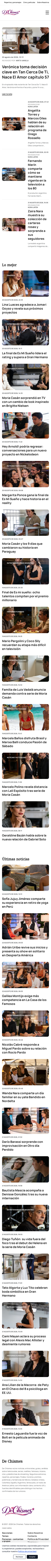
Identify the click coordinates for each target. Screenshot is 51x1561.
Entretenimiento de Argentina (14, 122)
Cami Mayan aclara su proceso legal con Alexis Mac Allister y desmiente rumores (24, 1340)
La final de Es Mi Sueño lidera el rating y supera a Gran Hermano (25, 355)
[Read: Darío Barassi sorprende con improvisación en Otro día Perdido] (25, 1121)
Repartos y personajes (12, 2)
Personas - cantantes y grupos (12, 1540)
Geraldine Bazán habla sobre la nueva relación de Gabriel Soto (24, 837)
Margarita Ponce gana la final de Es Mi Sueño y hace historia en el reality (25, 499)
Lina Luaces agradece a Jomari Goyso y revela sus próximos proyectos (24, 308)
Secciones (7, 1533)
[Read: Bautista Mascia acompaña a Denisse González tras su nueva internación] (25, 1169)
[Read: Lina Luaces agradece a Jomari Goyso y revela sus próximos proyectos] (25, 283)
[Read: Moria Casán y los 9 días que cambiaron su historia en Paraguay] (25, 523)
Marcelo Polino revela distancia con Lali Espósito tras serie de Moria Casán (24, 791)
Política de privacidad (27, 1551)
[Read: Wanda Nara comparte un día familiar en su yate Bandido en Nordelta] (25, 1072)
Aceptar (32, 1557)
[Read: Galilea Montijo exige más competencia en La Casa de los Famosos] (25, 975)
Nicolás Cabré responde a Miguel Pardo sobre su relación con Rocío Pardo (24, 1048)
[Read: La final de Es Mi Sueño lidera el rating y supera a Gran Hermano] (25, 332)
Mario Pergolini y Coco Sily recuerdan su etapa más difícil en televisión (24, 645)
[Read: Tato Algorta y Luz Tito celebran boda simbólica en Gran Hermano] (25, 1266)
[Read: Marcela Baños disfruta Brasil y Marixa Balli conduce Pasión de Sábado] (25, 717)
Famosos (11, 275)
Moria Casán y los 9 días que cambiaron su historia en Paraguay (22, 548)
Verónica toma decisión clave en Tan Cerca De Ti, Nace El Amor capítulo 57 (25, 72)
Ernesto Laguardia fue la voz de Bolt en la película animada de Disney (24, 1437)
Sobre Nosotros (43, 2)
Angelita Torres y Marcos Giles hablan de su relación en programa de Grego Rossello (37, 124)
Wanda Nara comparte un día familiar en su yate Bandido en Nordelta (23, 1097)
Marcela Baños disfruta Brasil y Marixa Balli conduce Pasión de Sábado (24, 742)
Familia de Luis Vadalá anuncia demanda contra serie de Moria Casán (24, 693)
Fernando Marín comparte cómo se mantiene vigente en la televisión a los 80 (37, 174)
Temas (5, 1536)
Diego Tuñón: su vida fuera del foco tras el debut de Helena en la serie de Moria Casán (24, 1243)
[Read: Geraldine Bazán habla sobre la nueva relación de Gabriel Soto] (25, 814)
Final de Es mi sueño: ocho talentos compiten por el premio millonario (25, 596)
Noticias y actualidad (12, 223)
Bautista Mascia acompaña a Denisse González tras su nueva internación (25, 1194)
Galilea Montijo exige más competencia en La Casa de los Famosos (24, 1000)
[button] (47, 12)
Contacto (32, 1536)
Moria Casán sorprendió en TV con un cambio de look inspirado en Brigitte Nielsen (25, 402)
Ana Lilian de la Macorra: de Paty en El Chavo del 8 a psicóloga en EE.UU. (25, 1389)
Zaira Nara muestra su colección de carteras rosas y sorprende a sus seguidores (37, 225)
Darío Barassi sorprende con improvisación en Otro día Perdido (22, 1146)
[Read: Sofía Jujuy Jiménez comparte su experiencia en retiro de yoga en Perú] (25, 878)
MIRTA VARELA (22, 60)
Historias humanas (11, 173)
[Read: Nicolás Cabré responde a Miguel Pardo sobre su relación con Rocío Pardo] (25, 1023)
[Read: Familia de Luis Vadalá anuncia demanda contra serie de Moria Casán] (25, 668)
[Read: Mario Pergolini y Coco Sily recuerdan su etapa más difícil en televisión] (25, 620)
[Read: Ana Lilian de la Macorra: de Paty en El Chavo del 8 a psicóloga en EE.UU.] (25, 1364)
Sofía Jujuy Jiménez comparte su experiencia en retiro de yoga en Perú (25, 903)
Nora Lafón (33, 107)
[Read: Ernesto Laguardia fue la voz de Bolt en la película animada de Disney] (25, 1412)
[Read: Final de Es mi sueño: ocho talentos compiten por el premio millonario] (25, 571)
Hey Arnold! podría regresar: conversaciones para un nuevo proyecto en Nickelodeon (24, 450)
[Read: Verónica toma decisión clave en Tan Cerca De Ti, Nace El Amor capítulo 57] (25, 40)
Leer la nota (7, 94)
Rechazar (19, 1557)
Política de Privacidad (38, 1539)
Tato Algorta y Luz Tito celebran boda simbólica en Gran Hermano (25, 1291)
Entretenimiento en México (19, 32)
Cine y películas (29, 2)
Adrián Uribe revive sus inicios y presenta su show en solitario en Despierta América (25, 951)
